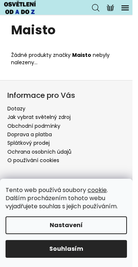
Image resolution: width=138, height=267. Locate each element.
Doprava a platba (29, 134)
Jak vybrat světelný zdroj (39, 117)
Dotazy (16, 108)
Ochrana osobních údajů (39, 151)
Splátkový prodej (28, 143)
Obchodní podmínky (33, 126)
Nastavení (66, 225)
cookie (97, 190)
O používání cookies (33, 160)
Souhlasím (66, 248)
